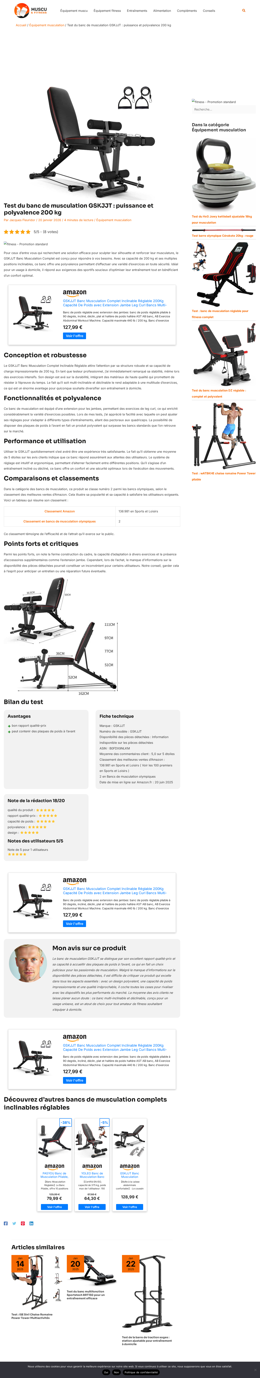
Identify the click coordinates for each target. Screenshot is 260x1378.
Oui (106, 1372)
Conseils (209, 11)
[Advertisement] (130, 57)
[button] (244, 10)
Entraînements (137, 11)
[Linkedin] (31, 1223)
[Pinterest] (23, 1223)
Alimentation (162, 11)
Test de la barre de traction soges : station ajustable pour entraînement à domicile (147, 1341)
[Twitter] (14, 1223)
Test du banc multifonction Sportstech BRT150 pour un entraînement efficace (86, 1295)
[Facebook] (6, 1223)
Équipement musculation (113, 220)
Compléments (187, 11)
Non (116, 1372)
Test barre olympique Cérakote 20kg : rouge (222, 235)
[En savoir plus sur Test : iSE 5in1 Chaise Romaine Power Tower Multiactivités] (36, 1282)
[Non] (255, 1370)
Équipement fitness (107, 11)
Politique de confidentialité (141, 1372)
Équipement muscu (74, 11)
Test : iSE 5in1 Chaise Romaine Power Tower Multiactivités (32, 1316)
